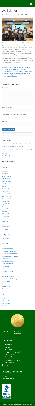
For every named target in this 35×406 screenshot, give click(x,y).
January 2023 (6, 193)
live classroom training (19, 71)
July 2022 (4, 206)
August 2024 (5, 171)
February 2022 (6, 214)
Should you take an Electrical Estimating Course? (16, 144)
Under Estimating (7, 289)
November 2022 (6, 198)
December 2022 (6, 196)
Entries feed (5, 301)
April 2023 (5, 186)
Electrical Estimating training (21, 69)
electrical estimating (7, 73)
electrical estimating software (10, 253)
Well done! (5, 153)
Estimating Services (7, 261)
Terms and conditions (8, 378)
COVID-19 (5, 243)
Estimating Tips (6, 266)
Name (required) (7, 107)
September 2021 (6, 221)
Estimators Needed (7, 271)
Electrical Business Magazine (10, 246)
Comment (5, 87)
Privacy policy (6, 376)
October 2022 (6, 201)
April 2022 (5, 211)
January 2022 (6, 216)
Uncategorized (6, 286)
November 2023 (6, 176)
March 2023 (5, 188)
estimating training (12, 76)
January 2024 (6, 173)
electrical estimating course (9, 251)
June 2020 (5, 229)
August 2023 (5, 183)
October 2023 (6, 178)
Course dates (5, 238)
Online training (6, 281)
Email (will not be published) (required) (14, 114)
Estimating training (7, 71)
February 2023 (6, 191)
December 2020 (6, 226)
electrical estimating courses (22, 73)
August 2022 (5, 204)
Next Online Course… (8, 156)
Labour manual (6, 274)
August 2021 (5, 224)
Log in (3, 298)
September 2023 (6, 181)
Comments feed (6, 303)
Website (4, 121)
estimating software (7, 263)
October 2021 (6, 219)
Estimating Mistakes (7, 258)
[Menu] (31, 3)
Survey (4, 284)
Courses (9, 67)
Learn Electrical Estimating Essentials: (12, 146)
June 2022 (5, 209)
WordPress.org (6, 306)
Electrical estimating (18, 67)
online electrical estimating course (11, 279)
